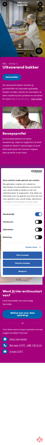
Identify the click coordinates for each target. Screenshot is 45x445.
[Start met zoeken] (4, 4)
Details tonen (31, 247)
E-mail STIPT (16, 351)
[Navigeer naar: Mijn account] (40, 9)
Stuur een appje (18, 339)
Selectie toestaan (22, 263)
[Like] (39, 50)
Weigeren (22, 271)
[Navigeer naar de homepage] (23, 4)
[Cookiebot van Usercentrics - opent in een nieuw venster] (31, 171)
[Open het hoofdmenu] (40, 4)
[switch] (38, 222)
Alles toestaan (22, 255)
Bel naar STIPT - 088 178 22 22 (26, 345)
